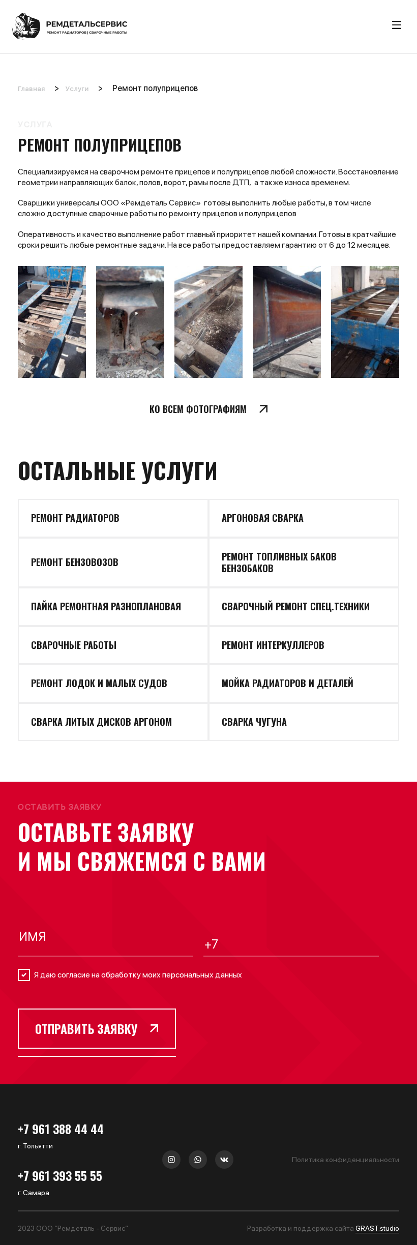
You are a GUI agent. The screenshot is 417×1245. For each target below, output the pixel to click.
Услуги (77, 88)
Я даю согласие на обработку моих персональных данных (138, 975)
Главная (31, 88)
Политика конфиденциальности (345, 1159)
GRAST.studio (377, 1228)
